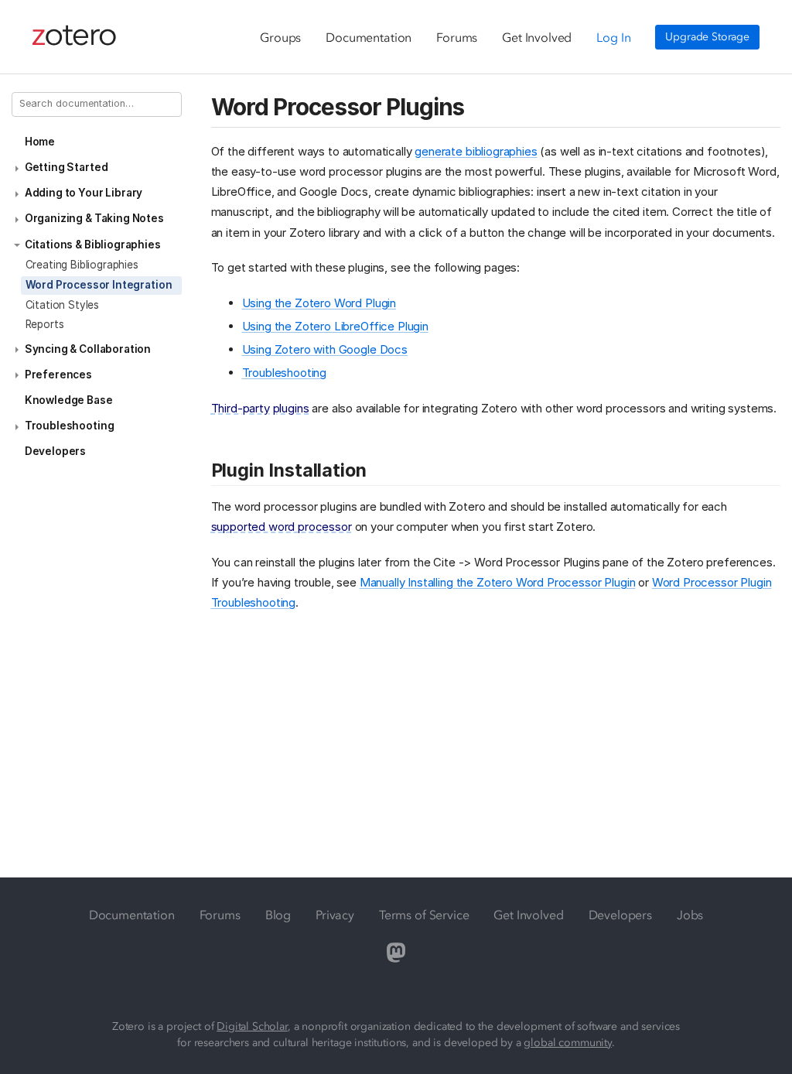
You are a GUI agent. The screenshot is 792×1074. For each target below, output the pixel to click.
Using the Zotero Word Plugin (319, 303)
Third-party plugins (260, 408)
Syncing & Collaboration (88, 349)
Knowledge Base (69, 400)
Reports (45, 324)
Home (40, 141)
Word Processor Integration (99, 285)
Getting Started (66, 167)
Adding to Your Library (83, 192)
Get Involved (537, 37)
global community (567, 1042)
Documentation (368, 37)
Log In (613, 37)
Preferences (58, 374)
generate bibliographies (476, 151)
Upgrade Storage (707, 36)
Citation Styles (63, 305)
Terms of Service (424, 914)
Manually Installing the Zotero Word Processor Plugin (498, 582)
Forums (456, 37)
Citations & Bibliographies (93, 244)
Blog (278, 914)
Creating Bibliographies (82, 264)
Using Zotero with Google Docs (325, 349)
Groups (280, 37)
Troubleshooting (69, 425)
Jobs (690, 914)
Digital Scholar (252, 1026)
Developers (55, 451)
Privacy (335, 914)
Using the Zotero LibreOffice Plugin (335, 326)
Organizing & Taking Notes (94, 218)
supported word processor (281, 526)
